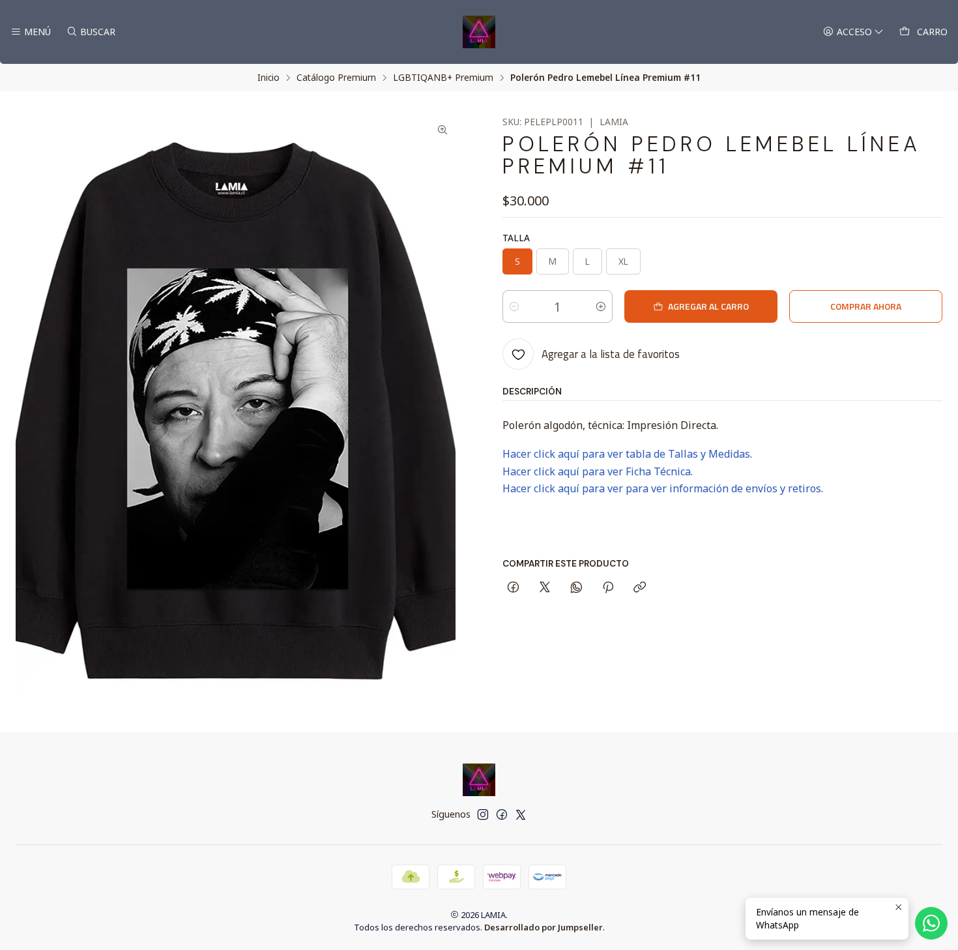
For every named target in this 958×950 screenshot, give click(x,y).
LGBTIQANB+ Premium (443, 77)
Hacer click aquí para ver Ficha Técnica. (597, 471)
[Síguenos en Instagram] (482, 814)
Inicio (268, 77)
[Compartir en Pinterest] (608, 588)
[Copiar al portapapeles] (639, 588)
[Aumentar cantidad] (601, 306)
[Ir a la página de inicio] (479, 32)
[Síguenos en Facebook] (501, 814)
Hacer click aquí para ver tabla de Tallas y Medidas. (627, 454)
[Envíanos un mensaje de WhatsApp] (931, 923)
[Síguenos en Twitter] (520, 814)
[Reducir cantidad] (514, 306)
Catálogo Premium (336, 77)
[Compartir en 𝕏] (545, 588)
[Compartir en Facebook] (513, 588)
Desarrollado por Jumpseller (543, 927)
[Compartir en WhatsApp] (576, 588)
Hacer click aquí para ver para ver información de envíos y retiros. (662, 488)
